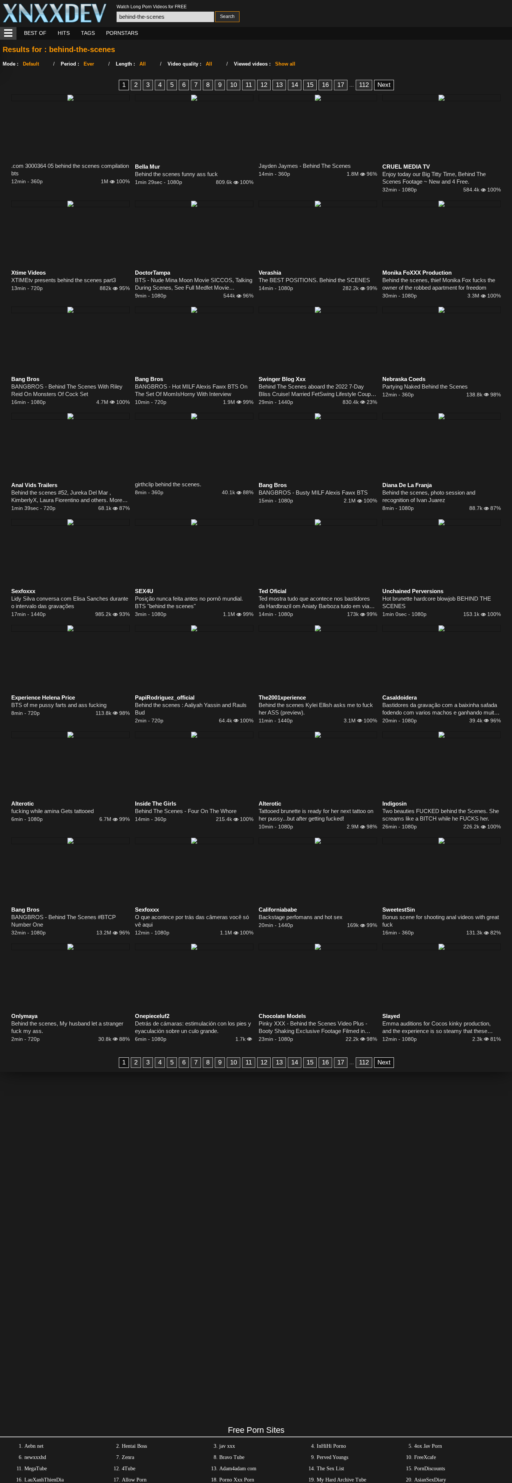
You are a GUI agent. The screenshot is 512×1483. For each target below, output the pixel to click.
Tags (88, 33)
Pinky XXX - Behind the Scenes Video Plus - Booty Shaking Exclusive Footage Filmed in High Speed (313, 1027)
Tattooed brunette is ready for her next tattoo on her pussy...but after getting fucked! (316, 815)
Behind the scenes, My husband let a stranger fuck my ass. (67, 1027)
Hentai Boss (134, 1446)
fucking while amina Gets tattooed (52, 811)
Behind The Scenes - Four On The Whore (186, 811)
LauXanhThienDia (44, 1480)
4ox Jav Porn (428, 1446)
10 (233, 84)
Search (227, 16)
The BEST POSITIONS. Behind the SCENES (314, 280)
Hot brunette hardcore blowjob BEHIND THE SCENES (436, 602)
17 (340, 84)
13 (279, 84)
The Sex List (330, 1468)
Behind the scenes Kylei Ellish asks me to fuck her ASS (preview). (316, 709)
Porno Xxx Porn (236, 1480)
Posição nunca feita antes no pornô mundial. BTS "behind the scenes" (189, 602)
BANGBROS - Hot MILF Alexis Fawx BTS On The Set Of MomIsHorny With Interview (191, 390)
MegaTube (35, 1468)
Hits (64, 33)
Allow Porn (134, 1480)
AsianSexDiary (430, 1480)
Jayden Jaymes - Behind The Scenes (305, 166)
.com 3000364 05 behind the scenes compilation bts (70, 169)
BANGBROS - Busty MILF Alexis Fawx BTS (313, 492)
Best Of (35, 33)
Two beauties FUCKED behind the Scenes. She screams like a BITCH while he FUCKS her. (440, 815)
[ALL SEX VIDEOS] (8, 33)
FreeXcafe (425, 1457)
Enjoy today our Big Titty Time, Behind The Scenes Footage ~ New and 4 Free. (434, 178)
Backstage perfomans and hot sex (301, 917)
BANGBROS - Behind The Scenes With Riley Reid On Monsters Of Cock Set (67, 390)
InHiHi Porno (331, 1446)
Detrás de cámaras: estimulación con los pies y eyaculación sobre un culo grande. (193, 1027)
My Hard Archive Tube (341, 1480)
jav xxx (227, 1446)
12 (263, 84)
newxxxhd (35, 1457)
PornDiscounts (429, 1468)
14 (294, 84)
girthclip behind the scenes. (168, 484)
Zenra (128, 1457)
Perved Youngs (332, 1457)
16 (325, 84)
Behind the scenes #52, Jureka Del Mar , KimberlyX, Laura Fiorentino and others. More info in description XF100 (66, 496)
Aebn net (33, 1446)
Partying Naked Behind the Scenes (425, 386)
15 (310, 84)
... (351, 85)
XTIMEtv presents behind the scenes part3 (63, 280)
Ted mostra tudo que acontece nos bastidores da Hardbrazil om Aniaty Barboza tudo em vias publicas (315, 602)
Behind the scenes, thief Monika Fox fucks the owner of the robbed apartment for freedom (438, 284)
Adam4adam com (237, 1468)
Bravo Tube (231, 1457)
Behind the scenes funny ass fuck (176, 174)
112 (364, 84)
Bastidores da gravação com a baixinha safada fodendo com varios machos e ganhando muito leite (439, 709)
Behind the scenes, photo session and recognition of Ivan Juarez (428, 496)
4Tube (128, 1468)
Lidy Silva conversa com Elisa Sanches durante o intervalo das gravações (69, 602)
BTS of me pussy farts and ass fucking (58, 705)
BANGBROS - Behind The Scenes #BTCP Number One (63, 921)
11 (249, 84)
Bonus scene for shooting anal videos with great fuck (440, 921)
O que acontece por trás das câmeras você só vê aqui (192, 921)
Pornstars (122, 33)
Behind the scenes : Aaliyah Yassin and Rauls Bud (191, 709)
